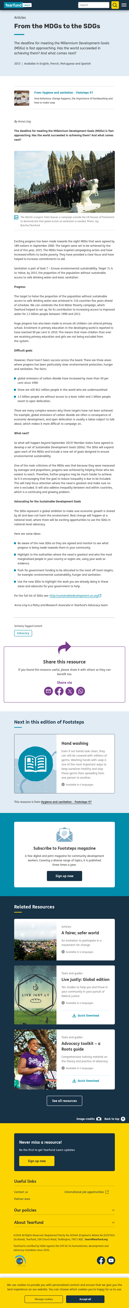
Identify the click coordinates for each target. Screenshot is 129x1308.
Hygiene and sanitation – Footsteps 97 (66, 802)
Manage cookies (44, 1299)
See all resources (64, 1101)
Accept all (85, 1299)
